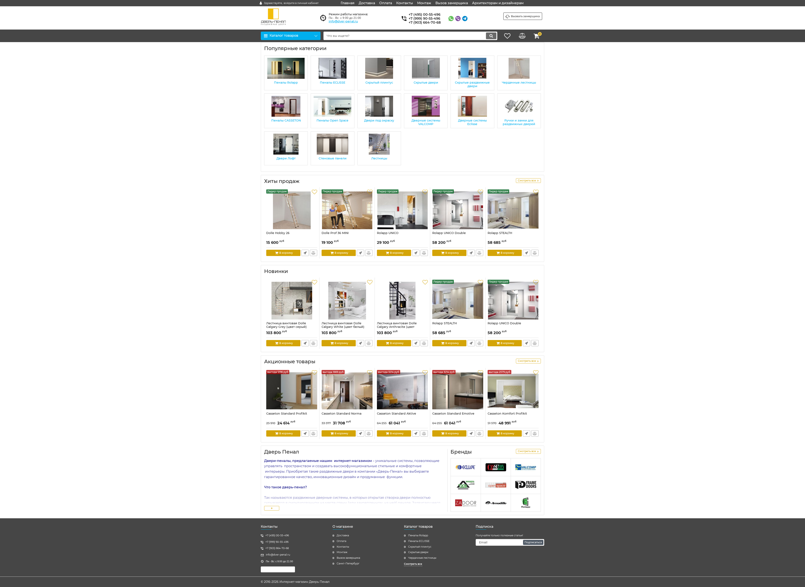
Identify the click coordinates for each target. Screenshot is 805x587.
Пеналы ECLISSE (419, 541)
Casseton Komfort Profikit (507, 413)
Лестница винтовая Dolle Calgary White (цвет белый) (343, 325)
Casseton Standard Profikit (286, 413)
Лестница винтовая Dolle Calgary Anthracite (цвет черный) (397, 327)
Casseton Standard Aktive (396, 413)
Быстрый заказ (305, 253)
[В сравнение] (313, 253)
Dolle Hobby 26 (278, 233)
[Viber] (457, 18)
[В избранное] (314, 192)
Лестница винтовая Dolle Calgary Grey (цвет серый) (286, 325)
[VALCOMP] (526, 467)
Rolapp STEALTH (500, 233)
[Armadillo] (496, 503)
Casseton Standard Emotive (453, 413)
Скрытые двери (418, 552)
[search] (491, 35)
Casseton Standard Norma (341, 413)
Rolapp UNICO (388, 233)
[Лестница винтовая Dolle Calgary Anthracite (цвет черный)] (402, 301)
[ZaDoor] (465, 503)
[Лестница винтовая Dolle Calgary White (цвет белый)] (347, 301)
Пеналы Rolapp (418, 535)
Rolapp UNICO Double (449, 233)
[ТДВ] (465, 485)
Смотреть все (413, 563)
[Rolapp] (526, 503)
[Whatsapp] (451, 18)
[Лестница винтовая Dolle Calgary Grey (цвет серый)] (291, 301)
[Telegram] (464, 18)
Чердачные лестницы (422, 557)
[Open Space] (496, 485)
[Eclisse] (465, 467)
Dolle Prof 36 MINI (335, 233)
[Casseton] (496, 467)
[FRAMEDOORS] (526, 485)
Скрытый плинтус (419, 546)
